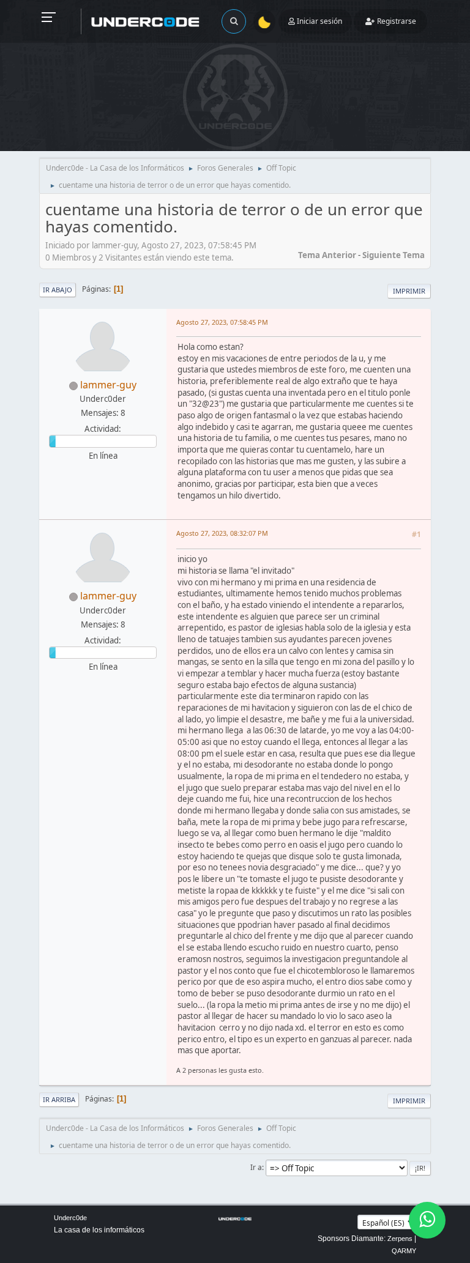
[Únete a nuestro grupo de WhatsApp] (427, 1220)
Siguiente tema (393, 255)
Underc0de (70, 1217)
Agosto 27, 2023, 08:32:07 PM (222, 533)
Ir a (256, 1167)
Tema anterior (327, 255)
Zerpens (399, 1238)
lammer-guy (108, 384)
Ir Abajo (57, 289)
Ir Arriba (59, 1099)
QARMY (404, 1250)
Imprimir (409, 290)
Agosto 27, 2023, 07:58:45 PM (222, 322)
